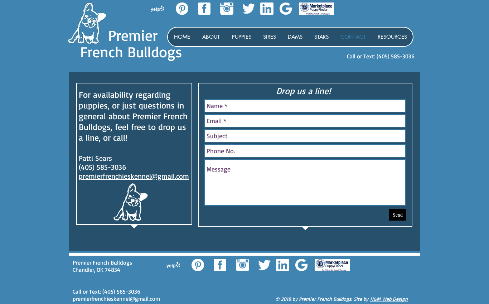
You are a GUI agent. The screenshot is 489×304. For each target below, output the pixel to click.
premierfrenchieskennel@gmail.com (134, 176)
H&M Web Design (389, 299)
